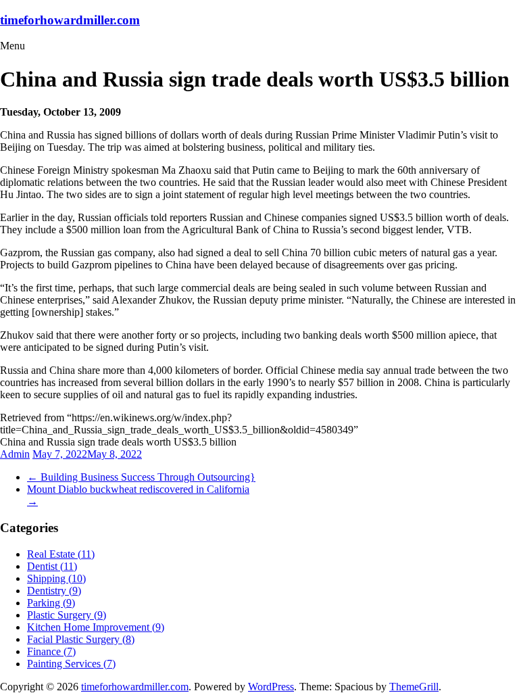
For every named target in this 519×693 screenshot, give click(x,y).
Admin (15, 454)
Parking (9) (51, 602)
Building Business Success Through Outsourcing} (141, 477)
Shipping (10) (56, 578)
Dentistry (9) (54, 590)
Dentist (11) (52, 566)
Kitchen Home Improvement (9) (95, 627)
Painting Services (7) (71, 663)
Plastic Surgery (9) (66, 615)
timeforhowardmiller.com (70, 20)
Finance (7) (51, 651)
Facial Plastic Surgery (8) (80, 639)
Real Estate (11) (61, 554)
